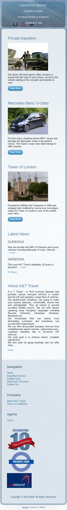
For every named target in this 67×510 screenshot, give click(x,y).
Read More (15, 88)
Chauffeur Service (33, 5)
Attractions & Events (33, 17)
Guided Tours (33, 11)
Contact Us (33, 23)
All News (12, 272)
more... (13, 252)
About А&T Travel (16, 401)
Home (10, 372)
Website (25, 507)
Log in (10, 420)
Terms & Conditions (17, 404)
